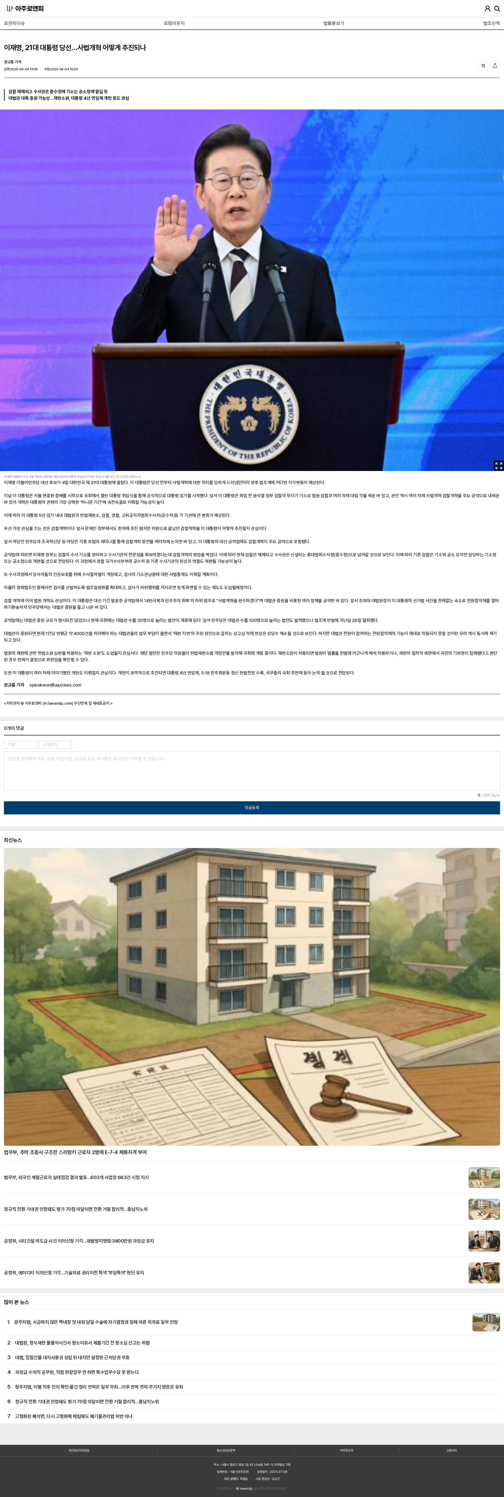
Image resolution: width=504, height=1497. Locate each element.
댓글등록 (252, 807)
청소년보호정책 (226, 1450)
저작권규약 (346, 1450)
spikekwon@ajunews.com (55, 685)
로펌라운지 (174, 23)
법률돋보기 (333, 23)
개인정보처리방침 (78, 1450)
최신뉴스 (13, 840)
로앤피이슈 (14, 23)
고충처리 (451, 1450)
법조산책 (491, 23)
